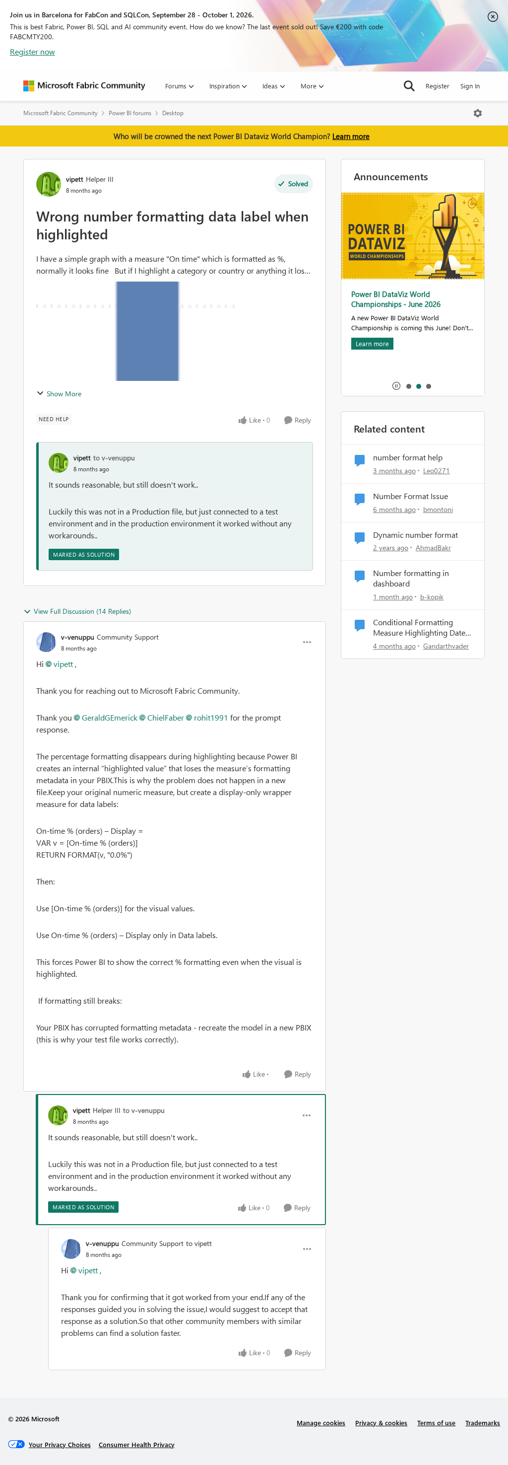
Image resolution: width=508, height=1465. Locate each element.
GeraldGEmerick (109, 717)
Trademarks (482, 1422)
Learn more (351, 136)
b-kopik (432, 596)
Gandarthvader (446, 646)
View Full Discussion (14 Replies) (82, 611)
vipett (74, 179)
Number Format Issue (410, 496)
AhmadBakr (433, 547)
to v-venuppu (114, 457)
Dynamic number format (415, 535)
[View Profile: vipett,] (58, 463)
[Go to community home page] (84, 85)
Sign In (470, 85)
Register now (32, 51)
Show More (64, 393)
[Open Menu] (478, 113)
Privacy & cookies (381, 1422)
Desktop (173, 113)
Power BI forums (130, 113)
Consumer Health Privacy (137, 1444)
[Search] (409, 86)
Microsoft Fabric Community (60, 113)
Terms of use (436, 1422)
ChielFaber (165, 717)
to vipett (199, 1243)
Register (437, 85)
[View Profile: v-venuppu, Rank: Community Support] (46, 642)
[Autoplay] (396, 386)
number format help (408, 457)
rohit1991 (211, 717)
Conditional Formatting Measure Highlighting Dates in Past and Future (421, 627)
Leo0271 (436, 470)
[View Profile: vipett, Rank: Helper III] (48, 184)
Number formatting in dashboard (411, 578)
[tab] (408, 386)
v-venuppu (77, 637)
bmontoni (438, 509)
